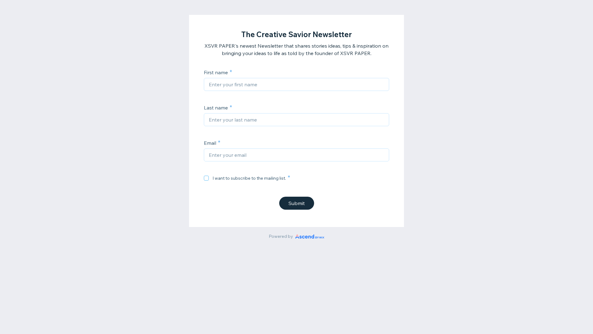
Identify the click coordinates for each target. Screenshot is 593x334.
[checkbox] (206, 178)
